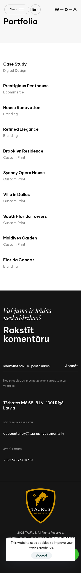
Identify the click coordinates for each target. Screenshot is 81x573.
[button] (35, 9)
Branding (10, 114)
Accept (41, 555)
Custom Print (14, 157)
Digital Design (14, 70)
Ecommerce (13, 92)
